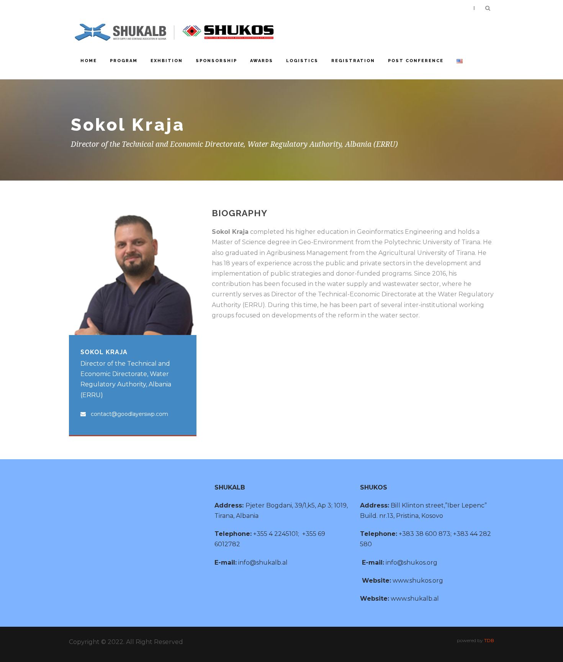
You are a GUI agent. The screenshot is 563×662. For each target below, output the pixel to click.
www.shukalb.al (415, 598)
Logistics (302, 60)
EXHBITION (167, 60)
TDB (489, 640)
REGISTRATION (353, 60)
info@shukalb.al (263, 562)
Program (123, 60)
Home (88, 60)
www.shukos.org (418, 580)
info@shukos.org (411, 562)
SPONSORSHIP (216, 60)
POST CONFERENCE (416, 60)
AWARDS (261, 60)
